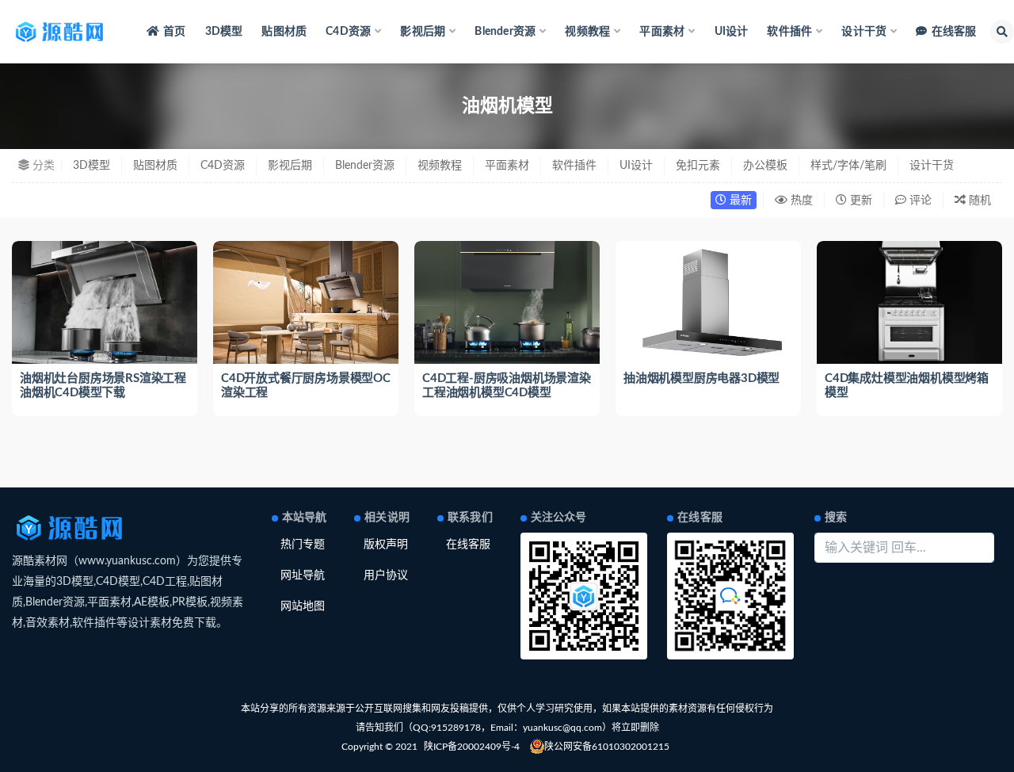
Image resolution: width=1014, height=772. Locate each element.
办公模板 (765, 165)
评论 (919, 200)
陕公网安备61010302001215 (606, 746)
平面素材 (507, 165)
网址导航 (302, 575)
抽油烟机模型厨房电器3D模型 (701, 378)
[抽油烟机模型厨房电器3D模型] (708, 303)
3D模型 (224, 31)
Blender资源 (365, 165)
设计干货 (931, 165)
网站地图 (302, 606)
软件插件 (574, 165)
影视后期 (290, 165)
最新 (739, 200)
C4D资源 (222, 165)
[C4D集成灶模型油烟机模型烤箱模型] (909, 303)
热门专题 (302, 544)
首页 (174, 31)
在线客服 (954, 31)
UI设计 (732, 31)
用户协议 (386, 575)
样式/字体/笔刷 (848, 165)
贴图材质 (284, 31)
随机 (978, 200)
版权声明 (386, 544)
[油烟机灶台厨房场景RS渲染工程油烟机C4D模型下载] (104, 303)
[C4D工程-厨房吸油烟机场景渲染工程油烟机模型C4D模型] (507, 303)
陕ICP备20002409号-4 (472, 746)
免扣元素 (698, 165)
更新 (859, 200)
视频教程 (439, 165)
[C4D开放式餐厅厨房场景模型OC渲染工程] (305, 303)
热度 (800, 200)
